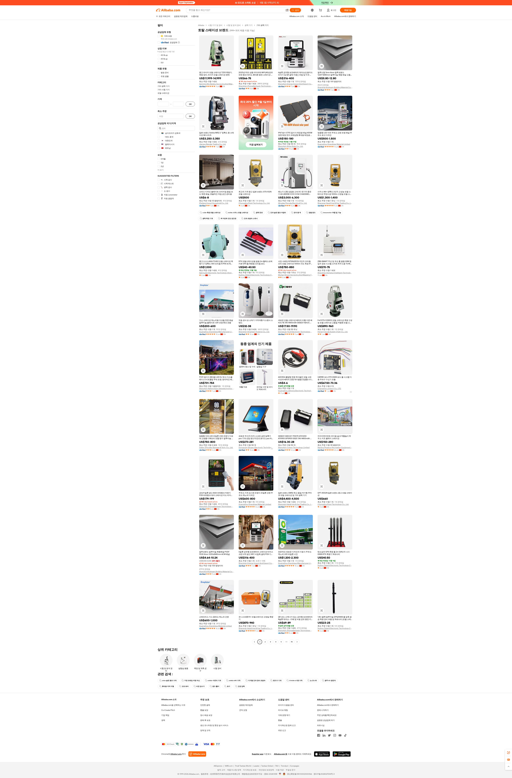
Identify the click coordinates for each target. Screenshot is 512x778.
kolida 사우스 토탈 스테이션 (238, 213)
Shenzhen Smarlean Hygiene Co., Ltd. (254, 332)
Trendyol (284, 766)
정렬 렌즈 (312, 213)
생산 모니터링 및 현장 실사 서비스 (214, 725)
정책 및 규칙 (205, 730)
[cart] (321, 10)
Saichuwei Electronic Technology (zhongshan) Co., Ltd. (216, 273)
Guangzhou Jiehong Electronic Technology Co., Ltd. (295, 391)
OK (190, 104)
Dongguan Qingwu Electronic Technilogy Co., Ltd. (256, 447)
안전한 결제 (205, 705)
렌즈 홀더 (215, 686)
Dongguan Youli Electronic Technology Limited (295, 332)
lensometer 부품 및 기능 (332, 213)
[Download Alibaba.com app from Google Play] (342, 754)
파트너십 (321, 725)
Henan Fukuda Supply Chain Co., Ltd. (333, 332)
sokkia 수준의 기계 (214, 680)
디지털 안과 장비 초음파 (256, 680)
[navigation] (176, 333)
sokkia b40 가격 (234, 680)
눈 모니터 (313, 680)
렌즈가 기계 (277, 680)
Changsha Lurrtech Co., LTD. (329, 388)
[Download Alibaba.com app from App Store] (322, 754)
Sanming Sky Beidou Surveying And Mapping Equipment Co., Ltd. (216, 84)
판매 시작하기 (323, 710)
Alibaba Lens (176, 754)
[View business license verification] (280, 774)
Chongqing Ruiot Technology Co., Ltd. (254, 203)
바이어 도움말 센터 (286, 705)
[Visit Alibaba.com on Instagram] (334, 735)
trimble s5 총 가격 (295, 680)
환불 (280, 720)
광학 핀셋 (259, 213)
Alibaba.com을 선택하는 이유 (173, 705)
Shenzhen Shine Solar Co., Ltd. (290, 146)
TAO (277, 766)
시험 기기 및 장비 (215, 25)
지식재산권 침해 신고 (287, 725)
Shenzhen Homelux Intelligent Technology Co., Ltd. (335, 273)
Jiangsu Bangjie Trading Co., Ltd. (212, 144)
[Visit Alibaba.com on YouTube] (340, 735)
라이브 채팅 (283, 710)
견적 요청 (243, 710)
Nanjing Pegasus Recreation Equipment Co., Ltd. (335, 447)
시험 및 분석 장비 (233, 25)
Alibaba (201, 25)
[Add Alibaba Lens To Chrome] (197, 754)
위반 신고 (282, 730)
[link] (508, 752)
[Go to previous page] (254, 641)
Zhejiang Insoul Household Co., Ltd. (213, 203)
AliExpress (218, 766)
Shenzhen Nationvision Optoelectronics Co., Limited (216, 388)
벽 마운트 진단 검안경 (228, 218)
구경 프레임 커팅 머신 (192, 680)
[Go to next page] (297, 641)
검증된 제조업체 (246, 705)
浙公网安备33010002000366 (299, 774)
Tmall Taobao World (243, 766)
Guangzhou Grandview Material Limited (334, 144)
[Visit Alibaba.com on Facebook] (318, 735)
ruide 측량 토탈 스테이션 (211, 213)
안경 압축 (241, 686)
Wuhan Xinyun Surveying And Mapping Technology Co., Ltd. (295, 275)
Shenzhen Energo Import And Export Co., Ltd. (295, 84)
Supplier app (257, 754)
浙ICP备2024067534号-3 (324, 774)
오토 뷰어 (185, 686)
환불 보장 (204, 710)
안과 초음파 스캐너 (251, 218)
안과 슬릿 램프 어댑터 (278, 213)
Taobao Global (267, 766)
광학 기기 (249, 25)
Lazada (256, 766)
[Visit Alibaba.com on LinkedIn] (324, 735)
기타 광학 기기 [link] (263, 25)
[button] (287, 10)
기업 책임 (165, 715)
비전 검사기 (200, 686)
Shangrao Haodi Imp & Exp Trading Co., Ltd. (335, 203)
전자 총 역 (297, 213)
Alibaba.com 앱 (280, 754)
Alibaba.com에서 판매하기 (328, 705)
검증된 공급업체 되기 (326, 720)
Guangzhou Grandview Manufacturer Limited (216, 332)
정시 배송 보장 (206, 715)
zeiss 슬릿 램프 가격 (169, 680)
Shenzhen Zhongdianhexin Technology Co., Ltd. (256, 86)
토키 (228, 686)
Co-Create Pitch (168, 710)
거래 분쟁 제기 (284, 715)
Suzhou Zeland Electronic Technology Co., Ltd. (256, 275)
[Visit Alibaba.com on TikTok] (345, 735)
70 (292, 642)
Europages (294, 766)
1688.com (229, 766)
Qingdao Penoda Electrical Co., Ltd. (292, 203)
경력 (163, 720)
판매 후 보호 (205, 720)
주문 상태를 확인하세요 (327, 715)
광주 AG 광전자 (330, 680)
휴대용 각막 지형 (168, 686)
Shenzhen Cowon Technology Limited (293, 447)
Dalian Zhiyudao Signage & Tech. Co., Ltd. (216, 447)
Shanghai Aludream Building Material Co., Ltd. (335, 87)
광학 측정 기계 (208, 218)
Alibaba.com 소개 (168, 699)
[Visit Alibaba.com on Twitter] (329, 735)
